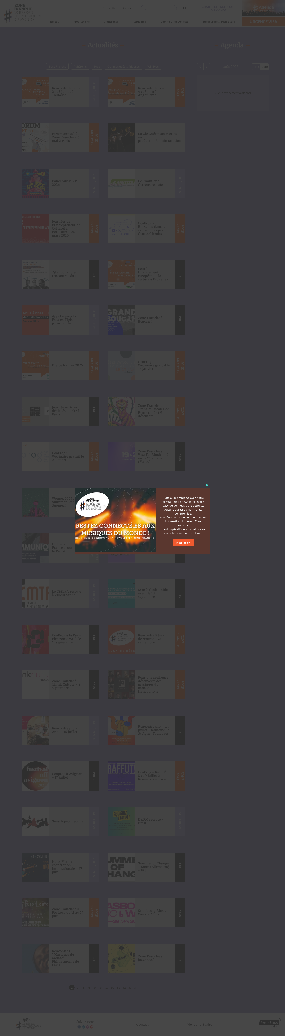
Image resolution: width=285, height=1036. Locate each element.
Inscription (183, 542)
